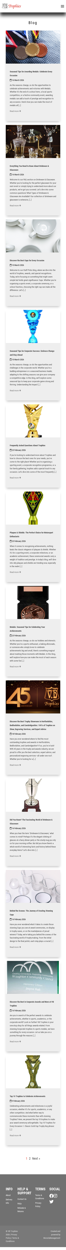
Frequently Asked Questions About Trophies (27, 445)
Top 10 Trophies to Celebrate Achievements (27, 1096)
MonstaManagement (51, 1238)
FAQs (19, 1203)
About (8, 1195)
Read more (14, 111)
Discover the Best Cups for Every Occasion (27, 260)
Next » (36, 1158)
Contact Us (21, 1199)
